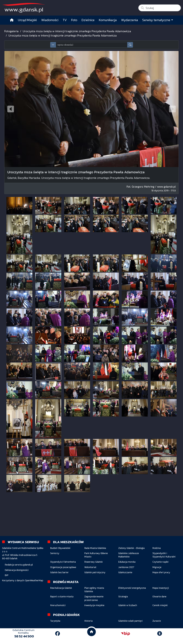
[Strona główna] (12, 20)
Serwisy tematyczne (156, 20)
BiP (6, 575)
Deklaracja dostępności (17, 570)
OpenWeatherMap (34, 580)
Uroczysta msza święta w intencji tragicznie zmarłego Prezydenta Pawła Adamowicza (77, 31)
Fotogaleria (11, 31)
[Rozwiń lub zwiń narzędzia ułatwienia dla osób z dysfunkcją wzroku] (159, 633)
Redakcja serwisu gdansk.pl (19, 564)
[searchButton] (130, 45)
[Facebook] (57, 633)
